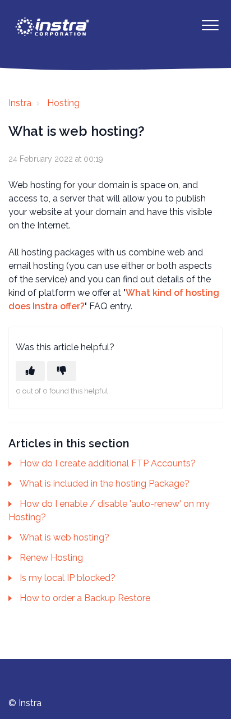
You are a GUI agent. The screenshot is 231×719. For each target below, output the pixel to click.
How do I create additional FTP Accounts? (108, 463)
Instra (19, 103)
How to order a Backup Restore (85, 598)
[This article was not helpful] (61, 371)
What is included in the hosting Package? (105, 483)
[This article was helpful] (30, 371)
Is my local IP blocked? (68, 578)
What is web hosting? (64, 537)
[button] (210, 25)
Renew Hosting (51, 557)
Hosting (63, 103)
